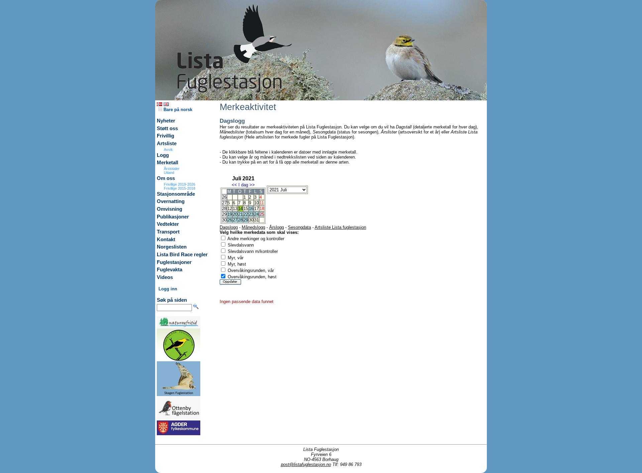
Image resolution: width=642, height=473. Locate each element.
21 (240, 214)
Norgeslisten (172, 247)
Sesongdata (299, 227)
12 (229, 208)
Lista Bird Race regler (182, 254)
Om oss (166, 178)
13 (235, 208)
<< (234, 184)
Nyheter (166, 120)
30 (251, 219)
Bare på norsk (177, 109)
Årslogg (276, 227)
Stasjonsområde (176, 194)
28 (240, 219)
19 (229, 214)
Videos (165, 277)
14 (240, 208)
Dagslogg (229, 227)
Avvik (168, 150)
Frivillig (165, 135)
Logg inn (167, 288)
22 (245, 214)
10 (256, 202)
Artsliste (167, 143)
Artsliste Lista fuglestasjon (340, 227)
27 (235, 219)
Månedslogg (253, 227)
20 (235, 214)
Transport (168, 231)
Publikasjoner (173, 216)
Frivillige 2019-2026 (179, 184)
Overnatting (171, 201)
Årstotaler (172, 169)
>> (252, 184)
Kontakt (166, 239)
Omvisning (169, 209)
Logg (163, 155)
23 (251, 214)
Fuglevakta (169, 269)
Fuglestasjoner (174, 262)
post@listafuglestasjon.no (306, 464)
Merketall (167, 162)
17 (256, 208)
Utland (169, 173)
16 (251, 208)
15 (245, 208)
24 (256, 214)
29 (245, 219)
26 (229, 219)
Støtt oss (167, 128)
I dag (243, 184)
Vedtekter (168, 224)
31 (256, 219)
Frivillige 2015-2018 (179, 188)
